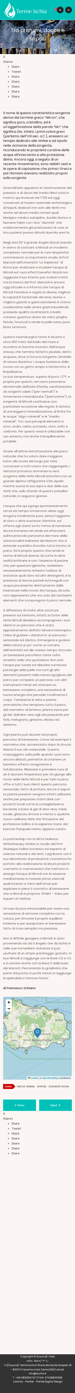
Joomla (18, 1381)
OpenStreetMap (50, 1077)
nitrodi (42, 1086)
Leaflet (34, 1077)
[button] (37, 1033)
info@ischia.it (37, 1373)
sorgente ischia (59, 1086)
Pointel (29, 1381)
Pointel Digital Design (49, 1381)
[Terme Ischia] (26, 10)
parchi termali (26, 1086)
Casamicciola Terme (35, 1369)
